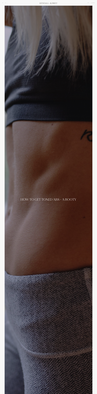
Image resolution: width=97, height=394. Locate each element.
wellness (48, 204)
